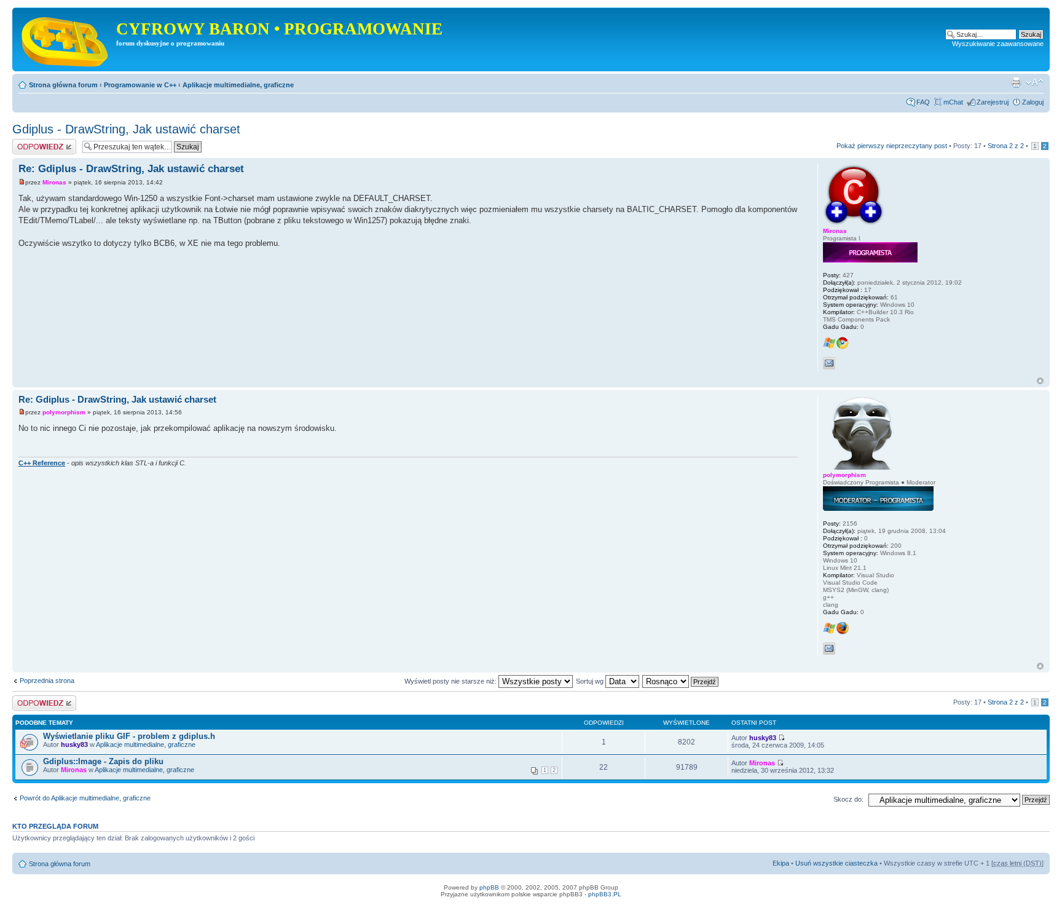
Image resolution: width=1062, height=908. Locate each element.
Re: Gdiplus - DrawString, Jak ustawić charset (131, 169)
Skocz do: (848, 799)
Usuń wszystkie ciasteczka (836, 863)
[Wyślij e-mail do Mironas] (829, 363)
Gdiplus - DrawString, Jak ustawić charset (126, 129)
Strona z (1006, 145)
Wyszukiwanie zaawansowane (998, 43)
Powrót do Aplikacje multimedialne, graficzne (85, 798)
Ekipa (781, 863)
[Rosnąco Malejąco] (681, 681)
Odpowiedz (29, 142)
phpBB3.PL (604, 894)
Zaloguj (1033, 102)
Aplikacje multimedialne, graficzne (238, 85)
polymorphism (63, 412)
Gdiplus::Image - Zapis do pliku (103, 761)
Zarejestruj (993, 102)
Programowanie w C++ (140, 85)
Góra (1040, 380)
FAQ (923, 102)
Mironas (54, 182)
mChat (953, 102)
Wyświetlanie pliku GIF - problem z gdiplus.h (129, 736)
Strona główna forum (63, 85)
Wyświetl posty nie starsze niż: (451, 681)
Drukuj (1016, 82)
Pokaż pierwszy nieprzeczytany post (891, 145)
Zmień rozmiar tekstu (1035, 82)
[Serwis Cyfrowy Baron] (65, 39)
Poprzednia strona (47, 680)
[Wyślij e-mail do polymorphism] (829, 648)
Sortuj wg (590, 681)
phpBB (489, 887)
